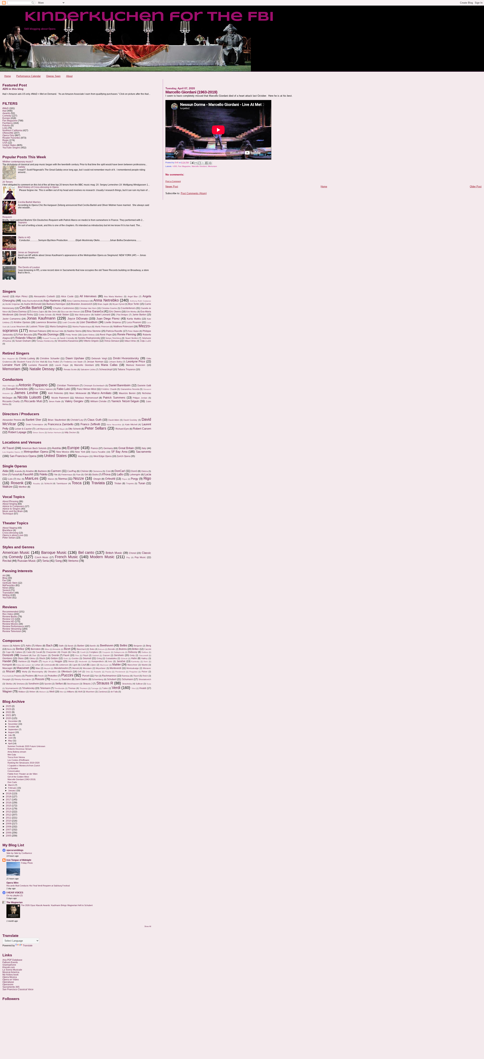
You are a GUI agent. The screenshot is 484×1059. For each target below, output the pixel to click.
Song (58, 560)
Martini (145, 665)
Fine (77, 655)
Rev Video (7, 614)
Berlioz (20, 648)
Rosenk (17, 483)
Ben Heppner (8, 359)
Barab (70, 646)
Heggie (58, 661)
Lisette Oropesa (112, 322)
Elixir (5, 474)
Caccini (147, 649)
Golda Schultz (45, 314)
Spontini (47, 684)
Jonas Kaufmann (41, 318)
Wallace (22, 691)
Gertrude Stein (9, 583)
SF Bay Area (119, 451)
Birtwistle (56, 649)
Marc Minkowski (77, 393)
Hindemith (83, 661)
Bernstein (36, 649)
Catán (29, 652)
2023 (9, 709)
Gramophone (9, 965)
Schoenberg (97, 679)
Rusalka (36, 484)
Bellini (123, 645)
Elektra (144, 471)
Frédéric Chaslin (109, 389)
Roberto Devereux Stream (20, 749)
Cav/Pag (71, 471)
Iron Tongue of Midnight (18, 860)
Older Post (476, 186)
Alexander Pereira (11, 420)
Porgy (134, 478)
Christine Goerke (109, 308)
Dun (34, 655)
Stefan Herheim (54, 432)
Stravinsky (127, 684)
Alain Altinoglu (8, 386)
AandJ (5, 296)
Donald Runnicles (17, 388)
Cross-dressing (10, 532)
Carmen (56, 470)
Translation (8, 592)
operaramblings (14, 850)
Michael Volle (57, 331)
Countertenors (128, 308)
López (93, 665)
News (5, 588)
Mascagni (7, 668)
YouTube (7, 597)
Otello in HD (24, 237)
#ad (4, 110)
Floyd (85, 655)
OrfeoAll (110, 478)
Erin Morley (131, 311)
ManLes (31, 478)
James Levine (26, 393)
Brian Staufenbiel (57, 420)
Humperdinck (98, 661)
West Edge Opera (102, 456)
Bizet (67, 648)
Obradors (52, 671)
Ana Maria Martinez (113, 296)
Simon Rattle (54, 401)
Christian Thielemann (68, 385)
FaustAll (28, 474)
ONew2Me (7, 133)
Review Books (9, 616)
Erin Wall (40, 362)
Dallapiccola (119, 652)
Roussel (54, 679)
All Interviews (88, 296)
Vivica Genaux (111, 341)
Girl (86, 474)
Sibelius (9, 684)
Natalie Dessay (42, 369)
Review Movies (10, 624)
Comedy (6, 115)
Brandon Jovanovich (81, 304)
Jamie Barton (139, 314)
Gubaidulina (111, 658)
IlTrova (106, 474)
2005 (9, 835)
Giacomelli (143, 655)
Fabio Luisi (63, 388)
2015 (9, 805)
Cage (8, 652)
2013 (9, 811)
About (69, 76)
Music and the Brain (12, 511)
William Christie (98, 401)
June (10, 738)
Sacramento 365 (10, 987)
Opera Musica (9, 977)
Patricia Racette (114, 331)
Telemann (45, 688)
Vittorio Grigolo (91, 341)
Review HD (8, 621)
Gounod (87, 658)
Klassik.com (8, 967)
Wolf (80, 691)
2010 (9, 820)
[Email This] (196, 163)
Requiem (7, 217)
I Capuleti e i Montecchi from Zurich (24, 765)
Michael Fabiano (37, 331)
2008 (9, 826)
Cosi (108, 471)
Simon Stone (38, 432)
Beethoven (106, 645)
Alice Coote (67, 296)
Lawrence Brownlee (46, 322)
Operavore (7, 984)
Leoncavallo (49, 665)
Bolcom (101, 649)
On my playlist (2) (14, 895)
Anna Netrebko (106, 300)
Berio (9, 649)
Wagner (7, 691)
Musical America (10, 972)
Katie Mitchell (131, 424)
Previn (41, 676)
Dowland (24, 655)
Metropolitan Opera (36, 451)
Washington (83, 456)
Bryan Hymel (118, 304)
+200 (174, 166)
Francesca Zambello (61, 424)
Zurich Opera (123, 456)
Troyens (130, 483)
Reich (145, 676)
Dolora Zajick (38, 311)
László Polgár (61, 365)
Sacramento (143, 451)
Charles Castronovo (63, 308)
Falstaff (15, 474)
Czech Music (42, 557)
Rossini (39, 679)
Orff (79, 671)
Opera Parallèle (98, 452)
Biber (47, 649)
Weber (32, 691)
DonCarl (120, 470)
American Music (15, 552)
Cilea (73, 652)
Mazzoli (47, 668)
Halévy (144, 658)
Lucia (147, 474)
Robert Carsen (142, 428)
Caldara (18, 652)
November (13, 724)
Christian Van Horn (87, 308)
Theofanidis (59, 688)
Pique (124, 479)
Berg (148, 645)
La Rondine (13, 768)
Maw (38, 668)
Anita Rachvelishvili (31, 301)
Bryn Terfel (133, 304)
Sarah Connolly (67, 338)
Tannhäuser (61, 483)
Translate (28, 945)
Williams (70, 691)
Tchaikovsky (28, 688)
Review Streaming (11, 629)
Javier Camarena (11, 318)
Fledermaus (66, 474)
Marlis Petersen (102, 326)
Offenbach (66, 671)
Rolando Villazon (25, 337)
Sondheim (33, 683)
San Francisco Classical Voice (17, 989)
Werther (23, 487)
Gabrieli (95, 655)
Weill (51, 691)
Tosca (76, 483)
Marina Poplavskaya (81, 326)
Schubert (111, 679)
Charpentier (51, 652)
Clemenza (97, 471)
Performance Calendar (28, 76)
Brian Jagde (103, 304)
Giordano (7, 658)
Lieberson (63, 665)
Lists (4, 128)
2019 (9, 793)
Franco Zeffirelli (90, 424)
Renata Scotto (70, 369)
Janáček (121, 661)
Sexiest (6, 590)
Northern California (12, 130)
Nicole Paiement (60, 397)
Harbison (22, 661)
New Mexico (62, 452)
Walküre (7, 486)
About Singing (9, 504)
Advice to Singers (11, 508)
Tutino (105, 688)
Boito (92, 649)
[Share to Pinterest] (210, 163)
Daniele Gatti (144, 385)
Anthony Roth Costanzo (140, 301)
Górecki (124, 658)
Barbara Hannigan (56, 304)
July (10, 735)
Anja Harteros (51, 300)
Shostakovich (145, 679)
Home (7, 76)
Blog (4, 578)
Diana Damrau (19, 311)
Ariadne (30, 471)
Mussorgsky (37, 671)
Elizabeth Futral (24, 362)
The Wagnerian (14, 902)
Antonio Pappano (33, 385)
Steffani (59, 683)
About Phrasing (10, 501)
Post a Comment (173, 181)
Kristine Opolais (22, 322)
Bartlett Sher (33, 419)
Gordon (75, 658)
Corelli (82, 652)
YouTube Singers (11, 147)
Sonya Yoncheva (113, 338)
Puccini (67, 675)
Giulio (95, 474)
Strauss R (104, 683)
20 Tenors (7, 182)
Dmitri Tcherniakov (34, 424)
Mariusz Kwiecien (135, 365)
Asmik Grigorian (12, 304)
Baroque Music (54, 552)
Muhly (24, 671)
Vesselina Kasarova (68, 341)
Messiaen (87, 668)
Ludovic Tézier (37, 326)
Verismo (73, 560)
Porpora (18, 676)
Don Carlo (12, 782)
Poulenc (29, 675)
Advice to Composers (13, 506)
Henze (71, 661)
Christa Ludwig (27, 358)
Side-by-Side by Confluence (19, 853)
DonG (134, 471)
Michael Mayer (58, 429)
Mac (19, 479)
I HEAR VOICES (14, 892)
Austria (56, 448)
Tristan (117, 483)
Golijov (54, 658)
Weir (62, 692)
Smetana (20, 684)
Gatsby (21, 167)
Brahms (123, 649)
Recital (6, 560)
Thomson (84, 688)
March (11, 785)
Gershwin (119, 655)
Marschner (132, 665)
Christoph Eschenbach (94, 385)
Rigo (147, 478)
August (11, 732)
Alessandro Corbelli (44, 296)
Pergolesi (133, 672)
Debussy (132, 652)
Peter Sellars (95, 428)
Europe (6, 118)
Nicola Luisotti (29, 397)
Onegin (97, 479)
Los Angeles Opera (11, 452)
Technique (7, 513)
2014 (9, 808)
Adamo (5, 646)
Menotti (75, 668)
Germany (108, 448)
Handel (6, 661)
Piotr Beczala (25, 334)
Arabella (18, 471)
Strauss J (87, 683)
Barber (80, 645)
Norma (62, 478)
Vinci (134, 688)
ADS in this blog (12, 88)
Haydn (34, 661)
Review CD (8, 619)
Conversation (14, 771)
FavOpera (7, 123)
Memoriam (212, 166)
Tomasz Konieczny (45, 341)
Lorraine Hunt (11, 364)
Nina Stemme (94, 331)
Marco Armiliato (101, 393)
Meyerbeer (101, 668)
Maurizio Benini (127, 393)
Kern (146, 661)
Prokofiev (52, 675)
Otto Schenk (74, 428)
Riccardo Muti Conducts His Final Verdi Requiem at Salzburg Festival (38, 885)
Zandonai (102, 691)
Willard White (130, 341)
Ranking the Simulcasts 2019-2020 (24, 763)
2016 (9, 802)
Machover (104, 665)
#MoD (5, 108)
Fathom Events (10, 962)
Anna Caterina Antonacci (78, 301)
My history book (10, 974)
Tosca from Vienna (16, 757)
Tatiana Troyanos (126, 369)
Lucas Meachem (18, 326)
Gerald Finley (26, 314)
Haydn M (47, 661)
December (13, 721)
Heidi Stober (62, 314)
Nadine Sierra (74, 331)
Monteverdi (115, 668)
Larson (28, 665)
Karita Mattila (134, 318)
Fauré (66, 655)
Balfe (61, 646)
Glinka (32, 658)
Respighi (6, 679)
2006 (9, 832)
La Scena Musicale (12, 969)
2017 (9, 799)
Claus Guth (94, 419)
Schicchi (48, 483)
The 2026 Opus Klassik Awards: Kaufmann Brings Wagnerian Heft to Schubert (57, 905)
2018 (9, 796)
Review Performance (13, 626)
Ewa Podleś (53, 362)
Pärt (96, 676)
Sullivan (139, 684)
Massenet (23, 668)
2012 (9, 814)
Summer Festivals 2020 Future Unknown (26, 746)
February (12, 788)
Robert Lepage (17, 432)
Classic (146, 552)
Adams (16, 645)
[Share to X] (203, 163)
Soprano (22, 222)
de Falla (114, 691)
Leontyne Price (135, 361)
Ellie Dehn (52, 311)
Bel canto (86, 552)
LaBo (120, 474)
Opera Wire (12, 882)
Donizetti (7, 655)
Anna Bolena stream (17, 752)
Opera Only (8, 135)
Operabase (8, 982)
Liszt (83, 664)
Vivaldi (142, 688)
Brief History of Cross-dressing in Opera (38, 187)
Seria (45, 560)
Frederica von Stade (73, 362)
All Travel (8, 448)
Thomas (72, 688)
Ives (110, 661)
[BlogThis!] (199, 163)
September (13, 729)
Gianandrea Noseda (130, 389)
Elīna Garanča (94, 311)
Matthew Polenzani (123, 326)
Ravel (136, 676)
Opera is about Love (12, 535)
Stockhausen (73, 684)
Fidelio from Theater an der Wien (22, 774)
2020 (9, 718)
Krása (18, 665)
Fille (55, 474)
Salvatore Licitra (88, 369)
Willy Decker (70, 432)
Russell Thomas (49, 338)
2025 (9, 706)
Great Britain (126, 448)
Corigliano (93, 652)
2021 (9, 715)
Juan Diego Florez (108, 318)
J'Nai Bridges (122, 314)
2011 (9, 817)
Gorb (66, 658)
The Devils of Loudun (29, 267)
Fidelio (43, 474)
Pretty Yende (71, 335)
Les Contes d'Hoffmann (18, 760)
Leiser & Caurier (23, 428)
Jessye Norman (95, 361)
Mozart (10, 671)
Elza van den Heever (70, 311)
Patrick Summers (114, 397)
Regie (5, 140)
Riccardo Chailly (11, 401)
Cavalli (39, 652)
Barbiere (42, 471)
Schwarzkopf (105, 369)
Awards (6, 113)
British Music (114, 552)
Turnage (95, 688)
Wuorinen (90, 691)
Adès (28, 645)
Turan (141, 483)
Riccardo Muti (33, 401)
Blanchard (81, 649)
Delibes (145, 652)
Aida (5, 470)
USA (4, 142)
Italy (144, 448)
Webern (42, 692)
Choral (132, 553)
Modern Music (102, 557)
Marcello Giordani (199, 166)
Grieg (99, 658)
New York (80, 452)
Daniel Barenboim (120, 385)
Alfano (38, 645)
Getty (132, 655)
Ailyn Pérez (21, 296)
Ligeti (74, 665)
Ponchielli (6, 676)
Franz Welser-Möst (86, 389)
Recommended (10, 611)
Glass (21, 658)
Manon (51, 479)
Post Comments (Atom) (194, 193)
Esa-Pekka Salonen (43, 389)
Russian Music (26, 560)
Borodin (111, 649)
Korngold (7, 664)
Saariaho (66, 679)
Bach (49, 645)
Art (3, 575)
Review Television (11, 631)
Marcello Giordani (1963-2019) (22, 779)
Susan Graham (23, 341)
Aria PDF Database (12, 960)
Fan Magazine (184, 166)
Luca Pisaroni (134, 322)
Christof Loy (77, 420)
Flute (78, 474)
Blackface (7, 530)
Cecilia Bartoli (30, 308)
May (10, 740)
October (12, 726)
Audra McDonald (32, 304)
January (12, 790)
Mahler (116, 664)
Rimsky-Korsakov (22, 679)
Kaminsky (135, 661)
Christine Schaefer (50, 358)
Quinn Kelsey (88, 335)
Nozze (78, 478)
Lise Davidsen (89, 322)
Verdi (116, 688)
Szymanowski (11, 688)
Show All (147, 926)
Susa (149, 684)
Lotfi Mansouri (42, 429)
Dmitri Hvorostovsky (126, 358)
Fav (4, 580)
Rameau (126, 676)
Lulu (10, 479)
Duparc (43, 655)
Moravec (147, 668)
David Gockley (130, 420)
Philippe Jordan (140, 398)
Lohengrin (135, 474)
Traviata (98, 483)
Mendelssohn (61, 668)
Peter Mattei (133, 331)
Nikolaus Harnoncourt (86, 397)
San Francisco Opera (23, 456)
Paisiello (97, 672)
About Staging (9, 528)
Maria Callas (109, 364)
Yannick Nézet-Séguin (125, 401)
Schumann (127, 679)
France (94, 448)
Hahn (134, 658)
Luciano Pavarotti (38, 365)
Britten (135, 649)
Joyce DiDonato (77, 318)
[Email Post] (191, 162)
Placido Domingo (48, 334)
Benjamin (138, 646)
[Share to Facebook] (207, 163)
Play (128, 557)
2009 (9, 823)
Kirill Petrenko (55, 393)
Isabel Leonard (102, 314)
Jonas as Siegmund (28, 252)
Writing (6, 595)
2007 (9, 829)
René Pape (106, 334)
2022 (9, 712)
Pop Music (140, 557)
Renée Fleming (126, 334)
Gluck (42, 658)
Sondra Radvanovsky (89, 338)
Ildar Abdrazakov (82, 314)
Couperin (106, 652)
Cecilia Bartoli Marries (29, 202)
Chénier (84, 471)
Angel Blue (133, 296)
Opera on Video (10, 979)
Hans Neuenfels (114, 425)
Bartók (93, 646)
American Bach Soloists (34, 448)
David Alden (113, 420)
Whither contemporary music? (17, 161)
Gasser (106, 655)
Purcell (85, 675)
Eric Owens (115, 311)
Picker (144, 671)
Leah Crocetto (69, 322)
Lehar (37, 665)
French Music (66, 557)
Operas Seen (53, 76)
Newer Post (171, 186)
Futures (6, 125)
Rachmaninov (109, 675)
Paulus (108, 672)
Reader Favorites (11, 138)
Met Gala (12, 754)
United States (9, 145)
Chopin (64, 652)
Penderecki (120, 672)
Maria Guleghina (58, 326)
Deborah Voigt (99, 358)
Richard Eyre (122, 428)
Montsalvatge (132, 668)
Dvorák (55, 655)
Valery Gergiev (74, 401)
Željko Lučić (145, 341)
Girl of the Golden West (18, 777)
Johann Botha (115, 362)
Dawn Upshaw (75, 358)
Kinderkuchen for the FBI (149, 17)
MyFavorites (8, 585)
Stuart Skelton (131, 338)
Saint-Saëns (81, 679)
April (10, 743)
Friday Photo (27, 863)
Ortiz (88, 672)
